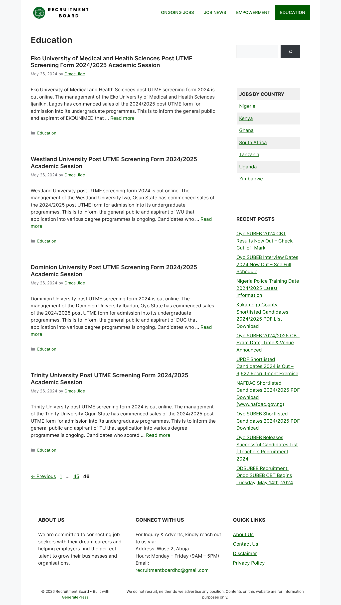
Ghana (246, 130)
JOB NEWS (215, 12)
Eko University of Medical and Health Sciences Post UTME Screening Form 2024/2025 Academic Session (111, 62)
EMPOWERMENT (253, 12)
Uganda (248, 167)
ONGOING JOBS (177, 12)
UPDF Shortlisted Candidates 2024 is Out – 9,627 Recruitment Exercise (267, 366)
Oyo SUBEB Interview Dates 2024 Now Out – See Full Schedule (267, 264)
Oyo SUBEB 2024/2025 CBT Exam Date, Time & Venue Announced (268, 343)
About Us (243, 534)
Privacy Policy (249, 563)
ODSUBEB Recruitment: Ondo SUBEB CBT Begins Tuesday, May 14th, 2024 (264, 475)
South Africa (253, 142)
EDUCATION (292, 12)
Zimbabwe (251, 179)
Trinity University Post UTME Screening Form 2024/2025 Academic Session (109, 379)
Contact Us (245, 544)
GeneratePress (75, 597)
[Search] (290, 51)
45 (77, 476)
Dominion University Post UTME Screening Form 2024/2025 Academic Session (114, 271)
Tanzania (249, 154)
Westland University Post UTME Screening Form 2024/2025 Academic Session (114, 163)
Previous (43, 476)
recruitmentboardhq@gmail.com (172, 570)
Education (46, 132)
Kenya (246, 118)
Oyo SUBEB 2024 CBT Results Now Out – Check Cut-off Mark (264, 241)
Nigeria (247, 106)
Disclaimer (245, 553)
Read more (122, 118)
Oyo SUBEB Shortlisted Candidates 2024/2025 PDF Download (268, 421)
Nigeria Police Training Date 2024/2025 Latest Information (267, 288)
